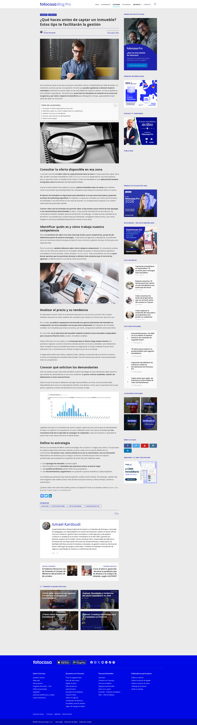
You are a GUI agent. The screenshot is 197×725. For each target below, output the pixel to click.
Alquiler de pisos (71, 683)
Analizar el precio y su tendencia (54, 113)
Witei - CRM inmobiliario (106, 695)
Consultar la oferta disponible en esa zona (58, 108)
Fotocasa (76, 177)
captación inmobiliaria (76, 506)
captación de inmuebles (59, 506)
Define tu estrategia (50, 118)
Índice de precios (71, 686)
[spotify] (113, 662)
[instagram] (95, 662)
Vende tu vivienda (137, 689)
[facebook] (91, 662)
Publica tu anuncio (137, 678)
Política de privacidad (40, 689)
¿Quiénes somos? (39, 678)
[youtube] (102, 662)
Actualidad (126, 4)
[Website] (53, 553)
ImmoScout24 (67, 714)
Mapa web (36, 680)
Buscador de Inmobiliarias (74, 692)
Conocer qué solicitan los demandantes (56, 116)
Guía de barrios (71, 689)
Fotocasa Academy (104, 683)
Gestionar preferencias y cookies (44, 695)
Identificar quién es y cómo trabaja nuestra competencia (63, 111)
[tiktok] (110, 662)
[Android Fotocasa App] (79, 662)
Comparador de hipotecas (74, 701)
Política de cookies (85, 722)
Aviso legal (58, 722)
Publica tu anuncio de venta (140, 683)
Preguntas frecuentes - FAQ (42, 686)
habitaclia (85, 177)
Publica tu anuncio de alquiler (141, 680)
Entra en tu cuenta (104, 689)
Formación (52, 14)
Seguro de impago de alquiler (75, 706)
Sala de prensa (38, 683)
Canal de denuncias (39, 698)
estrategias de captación (93, 506)
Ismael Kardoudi (49, 33)
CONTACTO (147, 4)
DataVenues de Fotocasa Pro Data (69, 182)
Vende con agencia (72, 698)
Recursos (136, 4)
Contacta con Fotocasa (106, 680)
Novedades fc (106, 4)
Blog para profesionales (106, 686)
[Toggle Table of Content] (114, 105)
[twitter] (99, 662)
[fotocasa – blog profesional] (55, 4)
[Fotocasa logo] (42, 662)
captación (45, 506)
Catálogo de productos (139, 686)
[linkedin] (106, 662)
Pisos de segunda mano (74, 678)
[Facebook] (57, 553)
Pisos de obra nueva (72, 680)
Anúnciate (101, 678)
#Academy (116, 4)
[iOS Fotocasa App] (64, 662)
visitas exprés (83, 253)
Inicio (97, 4)
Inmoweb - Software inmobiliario (109, 692)
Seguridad (36, 692)
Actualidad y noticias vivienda (75, 703)
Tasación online (71, 695)
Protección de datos (71, 722)
